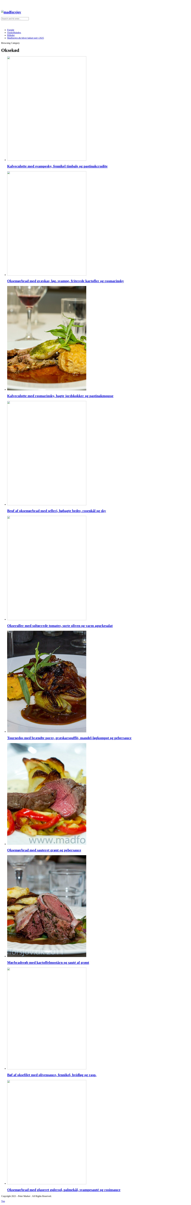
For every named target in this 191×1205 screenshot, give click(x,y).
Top (3, 1201)
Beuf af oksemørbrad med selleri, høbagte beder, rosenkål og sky (56, 511)
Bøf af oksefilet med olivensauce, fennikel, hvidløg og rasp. (51, 1075)
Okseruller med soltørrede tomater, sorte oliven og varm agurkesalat (60, 626)
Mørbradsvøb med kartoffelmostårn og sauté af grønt (48, 962)
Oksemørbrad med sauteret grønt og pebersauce (44, 850)
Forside (10, 30)
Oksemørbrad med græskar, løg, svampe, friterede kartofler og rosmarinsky (65, 281)
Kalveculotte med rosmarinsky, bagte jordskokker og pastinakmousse (60, 396)
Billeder (11, 35)
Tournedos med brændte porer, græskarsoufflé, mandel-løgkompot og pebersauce (69, 738)
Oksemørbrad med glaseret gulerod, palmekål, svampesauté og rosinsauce (63, 1190)
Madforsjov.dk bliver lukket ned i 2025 (25, 38)
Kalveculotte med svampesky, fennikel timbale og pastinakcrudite (57, 166)
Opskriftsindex (14, 32)
